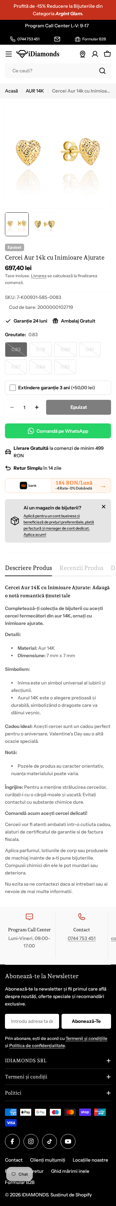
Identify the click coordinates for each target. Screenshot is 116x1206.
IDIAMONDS (35, 1195)
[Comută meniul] (8, 54)
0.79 (44, 351)
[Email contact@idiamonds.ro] (57, 39)
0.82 (68, 369)
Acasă (11, 91)
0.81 (93, 351)
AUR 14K (35, 91)
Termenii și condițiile (86, 1038)
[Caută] (102, 71)
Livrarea (38, 275)
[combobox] (58, 70)
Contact (14, 1160)
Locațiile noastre (90, 1160)
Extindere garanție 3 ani (56, 388)
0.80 (69, 351)
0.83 (19, 351)
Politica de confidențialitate (37, 1045)
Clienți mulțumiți (47, 1160)
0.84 (44, 369)
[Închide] (104, 507)
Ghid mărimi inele (70, 1171)
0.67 (19, 369)
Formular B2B (20, 1182)
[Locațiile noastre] (82, 54)
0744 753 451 (82, 938)
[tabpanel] (58, 739)
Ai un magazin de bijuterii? (52, 508)
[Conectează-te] (95, 54)
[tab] (28, 570)
